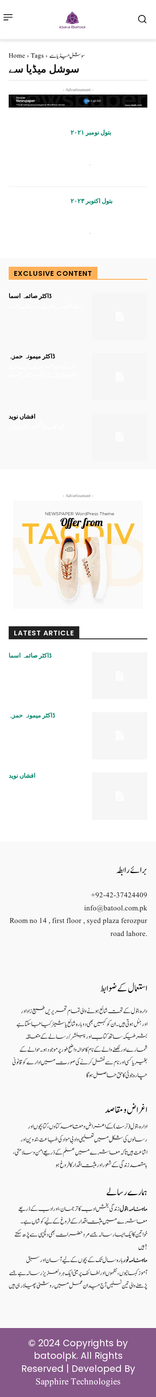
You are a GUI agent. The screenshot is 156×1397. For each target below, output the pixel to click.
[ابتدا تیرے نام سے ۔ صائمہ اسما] (119, 316)
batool (78, 164)
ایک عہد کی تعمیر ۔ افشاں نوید (36, 427)
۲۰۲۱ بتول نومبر (91, 132)
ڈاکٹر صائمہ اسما (30, 296)
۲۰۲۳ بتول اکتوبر (92, 201)
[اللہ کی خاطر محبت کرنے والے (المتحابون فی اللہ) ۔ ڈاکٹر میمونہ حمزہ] (119, 376)
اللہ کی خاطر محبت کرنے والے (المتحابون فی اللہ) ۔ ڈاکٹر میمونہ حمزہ (44, 371)
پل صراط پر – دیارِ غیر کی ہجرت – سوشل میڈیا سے (104, 217)
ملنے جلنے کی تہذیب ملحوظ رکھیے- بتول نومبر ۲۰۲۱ (102, 148)
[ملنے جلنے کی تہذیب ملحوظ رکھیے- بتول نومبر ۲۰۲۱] (36, 153)
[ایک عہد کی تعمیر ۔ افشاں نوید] (119, 437)
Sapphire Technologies (78, 1382)
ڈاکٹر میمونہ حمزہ (32, 356)
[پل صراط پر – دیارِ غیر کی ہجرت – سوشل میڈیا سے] (36, 221)
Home (17, 56)
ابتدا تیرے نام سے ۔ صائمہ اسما (46, 306)
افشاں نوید (22, 416)
